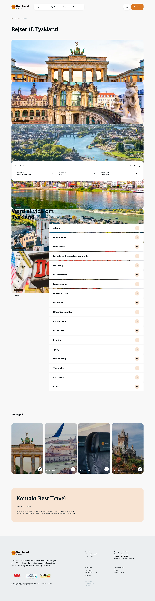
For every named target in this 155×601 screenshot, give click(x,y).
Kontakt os (88, 575)
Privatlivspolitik (89, 583)
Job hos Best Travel (91, 572)
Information (88, 570)
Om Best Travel (119, 567)
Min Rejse (137, 7)
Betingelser (88, 581)
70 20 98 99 (89, 556)
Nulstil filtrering (135, 166)
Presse (116, 570)
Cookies (87, 585)
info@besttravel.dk (91, 554)
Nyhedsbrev (88, 567)
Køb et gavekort (119, 572)
